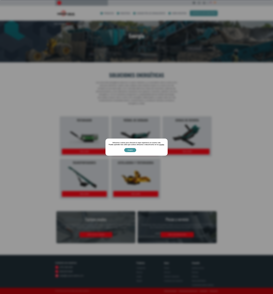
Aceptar (130, 150)
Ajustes (142, 150)
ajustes (161, 145)
